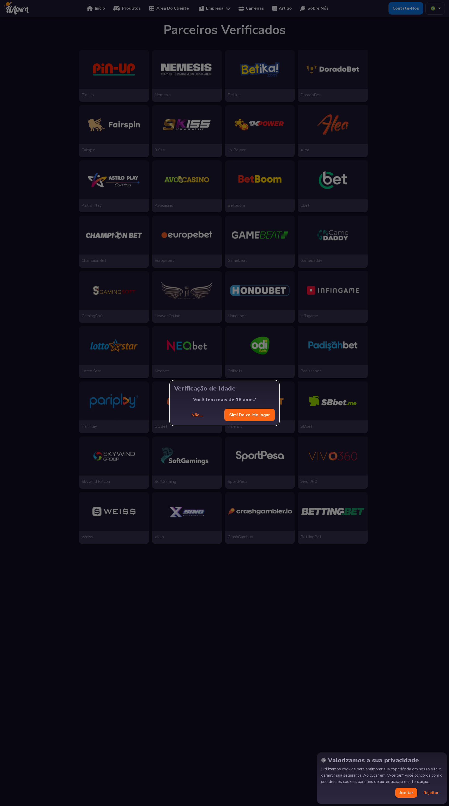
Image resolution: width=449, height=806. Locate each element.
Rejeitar (431, 792)
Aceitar (406, 792)
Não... (197, 415)
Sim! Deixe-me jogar (249, 415)
